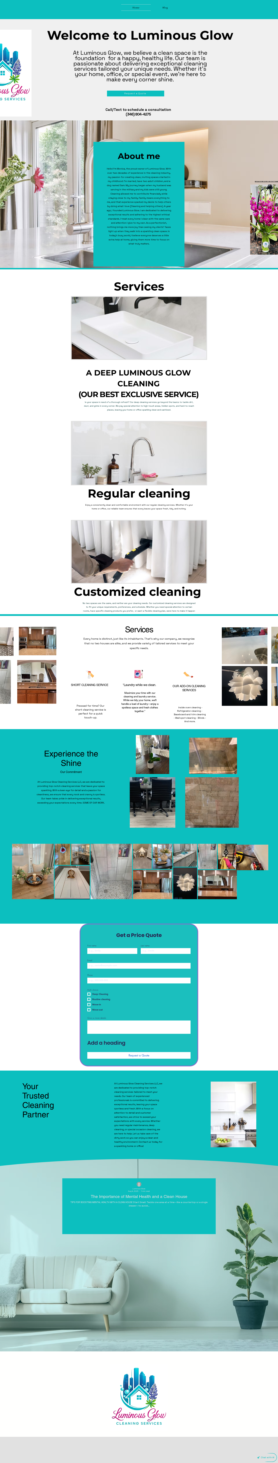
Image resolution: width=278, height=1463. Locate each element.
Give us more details (96, 1018)
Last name (145, 945)
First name (91, 945)
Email (89, 960)
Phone (90, 975)
